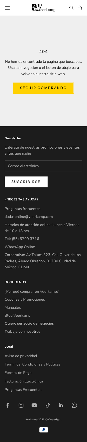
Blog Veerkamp (17, 315)
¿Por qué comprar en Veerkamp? (31, 291)
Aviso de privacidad (21, 356)
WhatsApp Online (20, 246)
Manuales (13, 307)
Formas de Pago (18, 372)
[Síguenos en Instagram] (21, 405)
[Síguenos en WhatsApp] (74, 405)
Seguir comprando (43, 88)
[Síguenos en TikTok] (48, 405)
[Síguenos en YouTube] (34, 405)
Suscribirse (26, 181)
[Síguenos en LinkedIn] (61, 405)
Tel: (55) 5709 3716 (22, 238)
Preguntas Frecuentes (23, 389)
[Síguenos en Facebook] (8, 405)
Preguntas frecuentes (23, 208)
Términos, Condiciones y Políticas (32, 364)
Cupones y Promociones (25, 299)
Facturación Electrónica (24, 381)
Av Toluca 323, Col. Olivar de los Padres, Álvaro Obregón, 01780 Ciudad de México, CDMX (43, 261)
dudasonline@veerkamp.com (29, 216)
